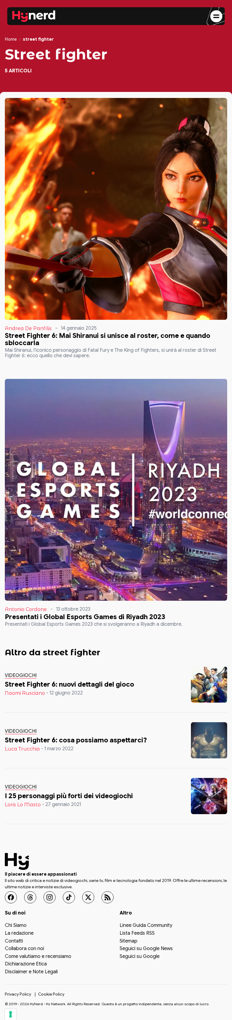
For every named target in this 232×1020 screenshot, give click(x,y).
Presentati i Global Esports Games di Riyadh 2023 (85, 617)
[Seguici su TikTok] (69, 897)
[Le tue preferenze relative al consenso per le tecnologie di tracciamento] (10, 1014)
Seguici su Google (140, 956)
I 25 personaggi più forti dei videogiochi (69, 796)
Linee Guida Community (146, 925)
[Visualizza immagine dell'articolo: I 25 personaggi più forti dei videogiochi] (209, 796)
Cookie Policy (51, 993)
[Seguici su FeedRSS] (108, 897)
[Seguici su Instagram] (50, 897)
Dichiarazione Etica (26, 964)
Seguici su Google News (146, 949)
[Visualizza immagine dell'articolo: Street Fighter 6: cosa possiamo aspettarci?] (209, 740)
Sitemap (128, 941)
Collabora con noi (24, 949)
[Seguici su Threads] (30, 897)
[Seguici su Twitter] (88, 897)
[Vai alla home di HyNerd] (34, 16)
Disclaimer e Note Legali (31, 972)
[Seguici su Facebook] (11, 897)
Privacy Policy (18, 993)
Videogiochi (21, 675)
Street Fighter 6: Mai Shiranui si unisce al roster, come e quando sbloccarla (107, 339)
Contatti (14, 941)
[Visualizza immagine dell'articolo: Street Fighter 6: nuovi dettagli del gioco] (209, 684)
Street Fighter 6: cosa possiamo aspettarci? (76, 740)
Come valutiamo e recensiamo (38, 956)
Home (11, 39)
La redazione (19, 933)
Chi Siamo (16, 925)
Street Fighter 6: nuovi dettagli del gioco (69, 684)
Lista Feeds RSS (137, 933)
